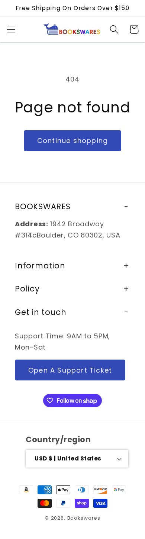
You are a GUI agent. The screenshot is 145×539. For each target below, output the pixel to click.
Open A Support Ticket (70, 370)
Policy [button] (27, 288)
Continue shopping (72, 140)
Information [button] (40, 265)
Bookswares (83, 518)
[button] (11, 29)
